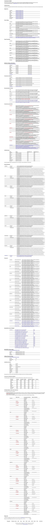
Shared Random (7, 164)
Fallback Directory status (8, 356)
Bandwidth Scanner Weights (9, 328)
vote (22, 10)
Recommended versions (8, 88)
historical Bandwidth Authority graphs (14, 350)
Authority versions (7, 362)
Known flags (6, 20)
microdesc (20, 10)
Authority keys (6, 150)
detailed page (15, 3)
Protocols (6, 258)
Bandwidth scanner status (9, 349)
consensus (17, 10)
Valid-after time (7, 5)
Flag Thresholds (7, 39)
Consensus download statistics (9, 376)
